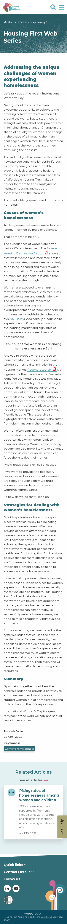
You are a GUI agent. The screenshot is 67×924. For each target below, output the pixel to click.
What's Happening (32, 22)
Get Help (62, 826)
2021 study (16, 319)
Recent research (39, 369)
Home (12, 22)
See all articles (30, 780)
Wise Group (46, 917)
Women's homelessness (19, 748)
